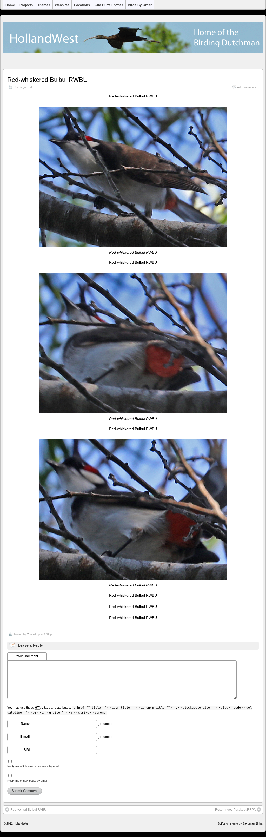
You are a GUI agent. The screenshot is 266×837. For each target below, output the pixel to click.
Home (10, 5)
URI (27, 750)
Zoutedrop (33, 634)
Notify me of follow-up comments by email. (33, 766)
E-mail (25, 737)
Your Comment (27, 656)
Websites (62, 5)
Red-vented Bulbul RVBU (28, 810)
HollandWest (21, 823)
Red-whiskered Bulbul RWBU (47, 79)
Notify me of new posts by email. (27, 780)
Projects (26, 5)
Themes (43, 5)
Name (25, 724)
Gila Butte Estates (109, 5)
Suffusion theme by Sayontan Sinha (240, 823)
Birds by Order (140, 5)
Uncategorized (23, 87)
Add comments (246, 87)
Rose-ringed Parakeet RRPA (235, 810)
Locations (82, 5)
